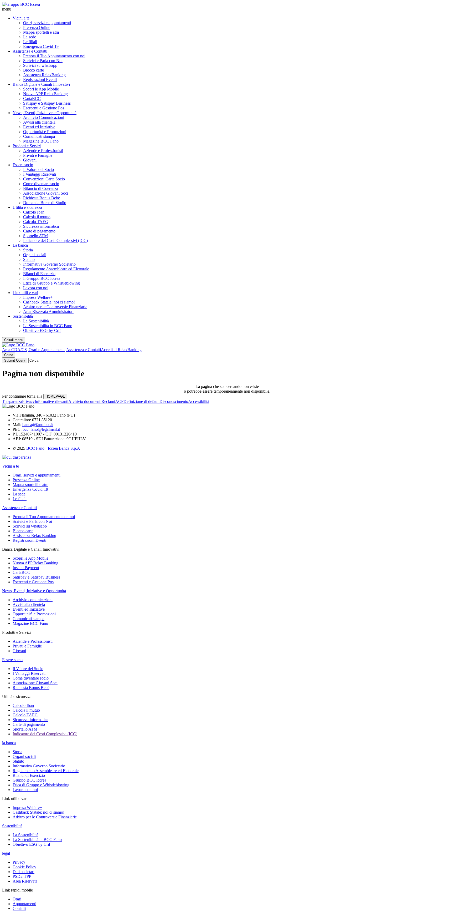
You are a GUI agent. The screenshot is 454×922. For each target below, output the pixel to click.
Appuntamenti (24, 903)
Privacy (28, 401)
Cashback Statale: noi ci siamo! (49, 302)
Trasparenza (12, 401)
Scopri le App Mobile (41, 89)
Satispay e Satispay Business (47, 103)
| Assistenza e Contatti (83, 349)
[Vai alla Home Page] (18, 345)
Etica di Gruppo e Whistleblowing (51, 283)
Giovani (30, 160)
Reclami (108, 401)
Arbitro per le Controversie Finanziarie (55, 307)
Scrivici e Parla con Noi (43, 60)
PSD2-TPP (22, 876)
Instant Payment (26, 567)
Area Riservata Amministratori (48, 311)
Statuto (29, 259)
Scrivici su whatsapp (40, 65)
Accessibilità (198, 401)
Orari (17, 899)
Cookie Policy (24, 867)
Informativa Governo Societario (49, 264)
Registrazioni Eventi (40, 79)
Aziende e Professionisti (43, 150)
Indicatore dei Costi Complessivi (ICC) (55, 240)
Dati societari (23, 871)
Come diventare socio (41, 183)
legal (6, 853)
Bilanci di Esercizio (39, 273)
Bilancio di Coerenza (40, 188)
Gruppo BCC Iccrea (29, 780)
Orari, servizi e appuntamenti (47, 23)
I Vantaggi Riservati (39, 174)
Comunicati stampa (39, 136)
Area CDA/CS (14, 349)
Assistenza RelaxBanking (44, 75)
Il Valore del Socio (38, 169)
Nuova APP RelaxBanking (45, 94)
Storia (28, 250)
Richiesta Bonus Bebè (41, 198)
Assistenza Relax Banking (34, 535)
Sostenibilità (23, 316)
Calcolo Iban (33, 212)
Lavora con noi (35, 288)
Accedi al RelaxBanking (121, 349)
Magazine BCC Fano (41, 141)
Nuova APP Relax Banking (35, 563)
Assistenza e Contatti (30, 51)
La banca (20, 245)
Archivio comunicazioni (33, 599)
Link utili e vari (25, 292)
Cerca (8, 355)
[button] (227, 9)
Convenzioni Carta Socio (44, 179)
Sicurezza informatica (41, 226)
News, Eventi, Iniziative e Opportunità (44, 112)
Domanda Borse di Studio (44, 202)
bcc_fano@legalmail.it (41, 429)
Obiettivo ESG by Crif (42, 330)
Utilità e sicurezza (27, 207)
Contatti (19, 908)
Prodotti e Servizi (27, 146)
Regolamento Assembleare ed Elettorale (56, 269)
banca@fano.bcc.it (37, 424)
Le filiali (30, 41)
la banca (9, 743)
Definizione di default (141, 401)
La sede (29, 37)
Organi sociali (34, 254)
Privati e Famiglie (37, 155)
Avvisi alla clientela (39, 122)
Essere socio (23, 165)
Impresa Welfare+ (38, 297)
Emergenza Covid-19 (41, 46)
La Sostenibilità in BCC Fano (47, 325)
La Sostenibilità (36, 321)
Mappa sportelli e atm (41, 32)
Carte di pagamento (39, 231)
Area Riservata (25, 881)
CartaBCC (32, 98)
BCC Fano (35, 448)
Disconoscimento (173, 401)
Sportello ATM (35, 236)
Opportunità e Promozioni (44, 131)
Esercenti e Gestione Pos (43, 108)
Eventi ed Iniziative (39, 127)
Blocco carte (33, 70)
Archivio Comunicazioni (43, 117)
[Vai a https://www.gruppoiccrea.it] (21, 4)
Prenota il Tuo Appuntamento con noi (54, 56)
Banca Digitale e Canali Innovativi (41, 84)
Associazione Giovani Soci (45, 193)
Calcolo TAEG (35, 221)
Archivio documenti (84, 401)
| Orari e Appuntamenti (46, 349)
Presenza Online (36, 27)
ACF (119, 401)
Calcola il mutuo (36, 217)
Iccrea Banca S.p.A (64, 448)
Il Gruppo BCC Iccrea (41, 278)
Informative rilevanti (51, 401)
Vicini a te (21, 18)
